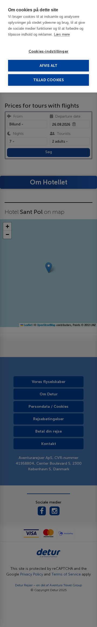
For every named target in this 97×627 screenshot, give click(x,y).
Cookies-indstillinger (48, 51)
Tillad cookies (48, 80)
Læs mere (62, 34)
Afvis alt (49, 65)
